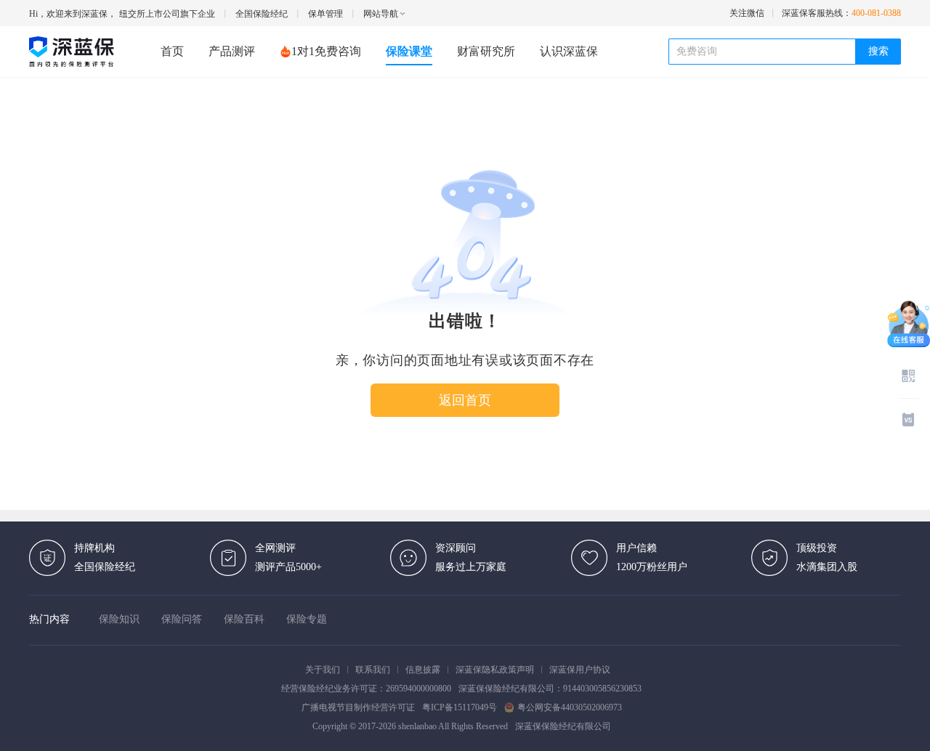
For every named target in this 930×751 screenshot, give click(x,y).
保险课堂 (409, 51)
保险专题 (306, 619)
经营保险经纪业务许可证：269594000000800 (366, 688)
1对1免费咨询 (326, 51)
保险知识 (119, 619)
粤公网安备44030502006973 (569, 707)
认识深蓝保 (569, 51)
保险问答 (181, 619)
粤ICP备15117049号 (459, 707)
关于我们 (322, 670)
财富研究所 (486, 51)
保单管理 (325, 14)
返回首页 (465, 400)
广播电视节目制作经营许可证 (358, 707)
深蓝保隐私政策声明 (495, 670)
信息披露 (422, 670)
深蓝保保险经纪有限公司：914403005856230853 (550, 688)
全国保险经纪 (261, 14)
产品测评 (232, 51)
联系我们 (372, 670)
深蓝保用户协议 (579, 670)
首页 (172, 51)
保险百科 (244, 619)
